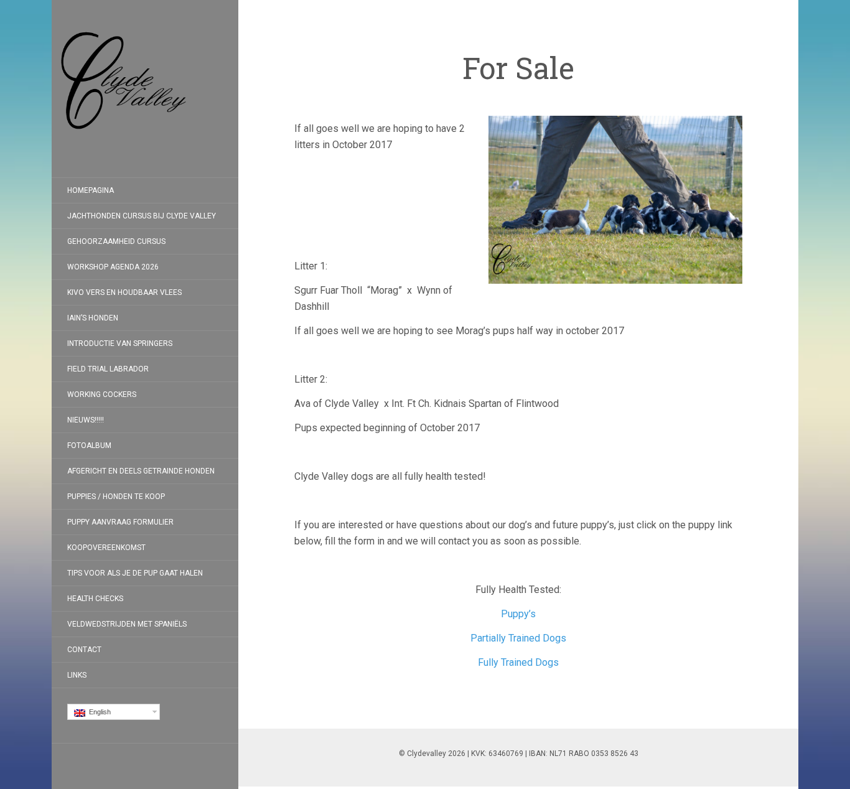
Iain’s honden (92, 318)
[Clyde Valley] (145, 89)
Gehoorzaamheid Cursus (116, 241)
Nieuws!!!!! (85, 420)
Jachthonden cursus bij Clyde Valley (141, 216)
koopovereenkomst (106, 547)
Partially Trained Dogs (518, 638)
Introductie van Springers (119, 343)
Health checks (95, 598)
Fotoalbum (89, 445)
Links (76, 675)
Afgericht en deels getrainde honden (141, 471)
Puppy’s (518, 614)
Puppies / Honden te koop (116, 496)
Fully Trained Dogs (518, 662)
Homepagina (90, 190)
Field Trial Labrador (108, 369)
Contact (84, 649)
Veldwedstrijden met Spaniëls (127, 624)
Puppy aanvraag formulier (120, 522)
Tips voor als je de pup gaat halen (135, 573)
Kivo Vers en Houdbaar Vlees (124, 292)
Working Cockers (101, 394)
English (98, 712)
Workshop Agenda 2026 (113, 267)
